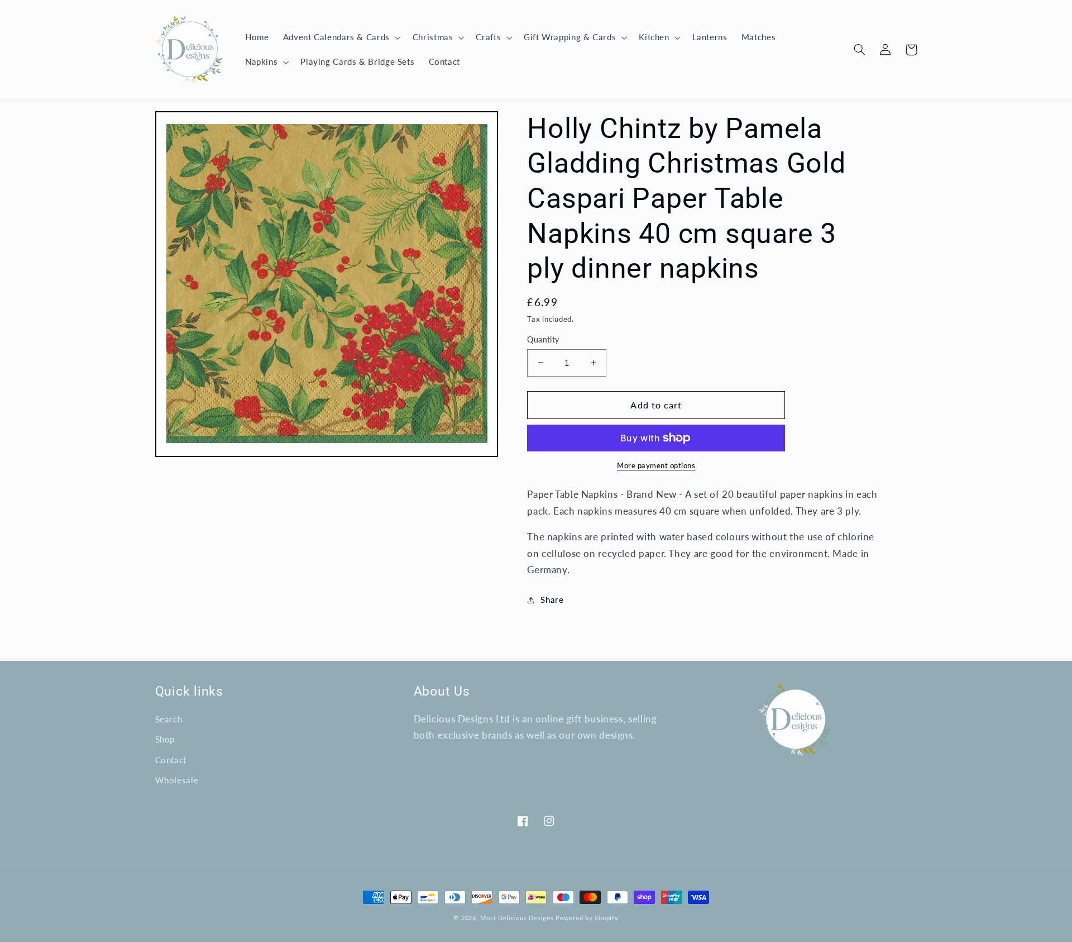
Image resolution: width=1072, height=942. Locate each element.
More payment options (656, 466)
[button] (340, 37)
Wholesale (177, 780)
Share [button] (551, 599)
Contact (170, 760)
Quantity (543, 339)
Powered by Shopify (587, 918)
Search (169, 719)
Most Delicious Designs (516, 918)
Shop (165, 739)
